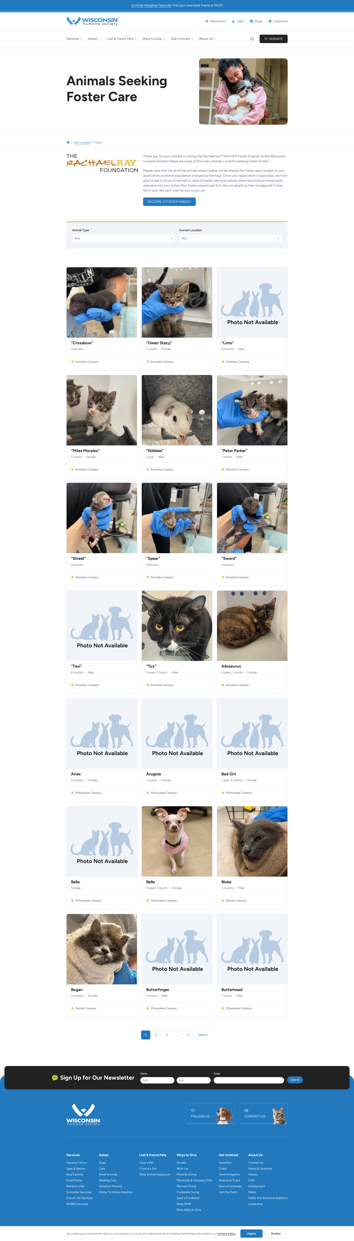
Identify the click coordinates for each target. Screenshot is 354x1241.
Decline (276, 1233)
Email (217, 1073)
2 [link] (156, 1035)
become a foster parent (169, 202)
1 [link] (145, 1035)
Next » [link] (203, 1035)
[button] (123, 238)
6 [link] (188, 1035)
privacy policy (226, 1233)
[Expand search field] (252, 39)
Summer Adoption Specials (151, 5)
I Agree (251, 1233)
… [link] (178, 1035)
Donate (276, 39)
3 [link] (167, 1035)
